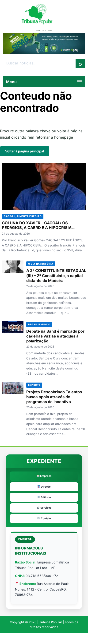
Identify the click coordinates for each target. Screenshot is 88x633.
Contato (45, 518)
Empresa (45, 476)
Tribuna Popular (50, 622)
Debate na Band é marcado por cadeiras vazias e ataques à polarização (55, 336)
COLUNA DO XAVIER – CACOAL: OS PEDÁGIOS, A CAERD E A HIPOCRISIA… (38, 225)
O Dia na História (40, 263)
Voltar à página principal (24, 151)
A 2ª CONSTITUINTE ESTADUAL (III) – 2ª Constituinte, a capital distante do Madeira (56, 275)
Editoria (45, 497)
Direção (45, 486)
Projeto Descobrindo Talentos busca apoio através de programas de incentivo (54, 397)
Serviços (45, 507)
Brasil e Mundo (39, 324)
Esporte (34, 384)
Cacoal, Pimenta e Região (23, 216)
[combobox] (39, 63)
